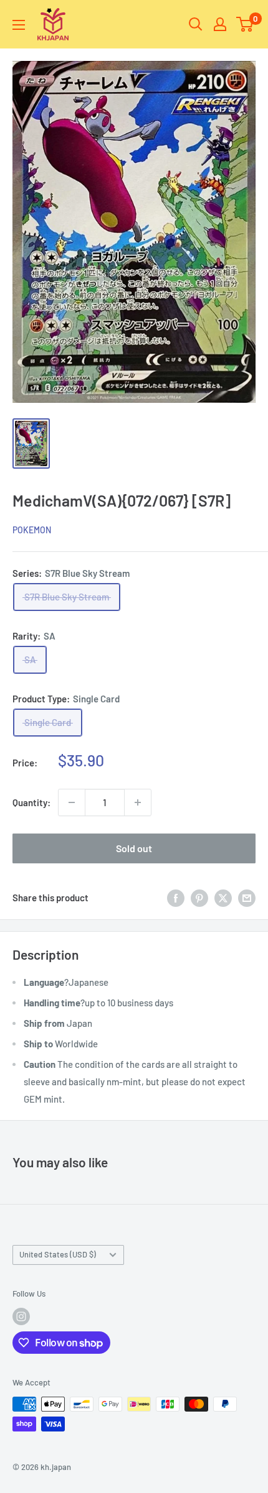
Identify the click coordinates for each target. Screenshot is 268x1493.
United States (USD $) (57, 1254)
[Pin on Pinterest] (199, 897)
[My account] (220, 24)
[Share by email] (247, 897)
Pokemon (31, 530)
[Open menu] (18, 25)
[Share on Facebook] (175, 897)
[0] (245, 24)
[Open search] (196, 24)
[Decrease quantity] (72, 802)
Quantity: (31, 802)
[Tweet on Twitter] (223, 897)
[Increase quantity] (138, 802)
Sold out (134, 848)
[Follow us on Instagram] (21, 1316)
